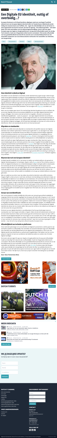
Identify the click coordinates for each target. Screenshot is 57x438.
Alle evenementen (5, 392)
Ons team (3, 394)
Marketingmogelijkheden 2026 (8, 401)
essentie (31, 144)
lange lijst (40, 106)
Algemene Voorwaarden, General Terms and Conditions (12, 436)
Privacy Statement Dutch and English (33, 436)
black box (29, 136)
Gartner (3, 413)
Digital (29, 41)
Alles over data (6, 344)
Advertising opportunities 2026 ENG (10, 404)
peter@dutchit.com (34, 424)
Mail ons (31, 415)
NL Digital (3, 415)
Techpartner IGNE (52, 436)
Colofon (3, 399)
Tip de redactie (6, 259)
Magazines (4, 397)
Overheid (22, 41)
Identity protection (39, 41)
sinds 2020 (20, 152)
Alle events (52, 286)
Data (4, 41)
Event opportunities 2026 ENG (8, 406)
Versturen (5, 376)
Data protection (12, 41)
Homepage (4, 395)
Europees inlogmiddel (38, 152)
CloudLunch (4, 412)
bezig (35, 162)
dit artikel (33, 245)
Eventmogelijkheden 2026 (7, 402)
